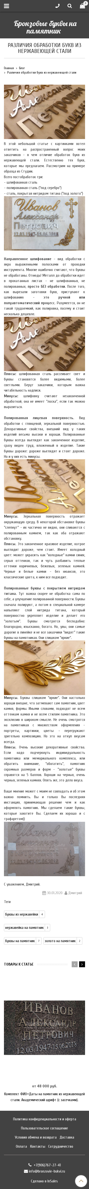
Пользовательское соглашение (44, 1128)
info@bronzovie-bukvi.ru (47, 1171)
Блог (22, 68)
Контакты (37, 1146)
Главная (9, 68)
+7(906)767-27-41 (47, 1165)
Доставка (67, 1137)
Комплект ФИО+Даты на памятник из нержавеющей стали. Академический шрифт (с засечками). (44, 1097)
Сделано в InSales (44, 1181)
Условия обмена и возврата (36, 1137)
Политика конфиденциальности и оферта (44, 1119)
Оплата (21, 1146)
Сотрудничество (60, 1146)
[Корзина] (82, 6)
